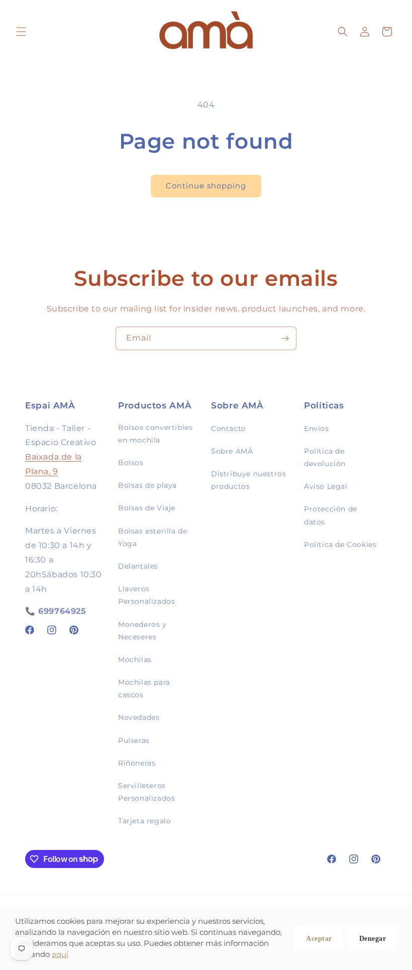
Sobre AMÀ (232, 451)
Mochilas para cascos (144, 688)
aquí (60, 954)
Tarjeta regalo (144, 820)
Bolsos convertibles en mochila (155, 434)
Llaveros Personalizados (146, 595)
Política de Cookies (340, 544)
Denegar (372, 938)
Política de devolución (325, 457)
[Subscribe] (285, 338)
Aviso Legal (326, 486)
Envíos (316, 428)
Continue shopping (206, 185)
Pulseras (134, 740)
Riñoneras (136, 763)
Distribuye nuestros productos (248, 480)
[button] (21, 32)
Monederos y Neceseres (142, 630)
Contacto (228, 428)
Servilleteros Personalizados (146, 792)
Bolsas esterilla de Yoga (152, 537)
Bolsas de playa (147, 485)
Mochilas (135, 659)
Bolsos (131, 462)
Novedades (138, 717)
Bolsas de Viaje (146, 507)
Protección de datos (330, 515)
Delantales (138, 566)
